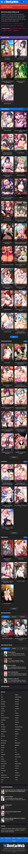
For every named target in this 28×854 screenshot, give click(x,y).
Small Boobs (4, 763)
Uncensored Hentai (5, 777)
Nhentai (9, 828)
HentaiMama (4, 30)
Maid (16, 738)
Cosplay (2, 708)
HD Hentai (3, 726)
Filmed (2, 715)
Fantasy (13, 661)
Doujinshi (22, 830)
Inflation (17, 733)
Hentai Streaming (18, 726)
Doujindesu (17, 830)
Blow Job (18, 653)
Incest (2, 733)
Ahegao (12, 653)
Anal (16, 653)
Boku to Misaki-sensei (13, 672)
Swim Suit (22, 616)
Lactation (3, 736)
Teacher (2, 768)
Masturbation (4, 740)
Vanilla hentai (20, 25)
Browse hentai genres (18, 23)
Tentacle (17, 768)
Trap (2, 772)
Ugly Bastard (4, 775)
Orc (16, 749)
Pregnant (3, 754)
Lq (1, 738)
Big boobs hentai (5, 25)
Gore (2, 722)
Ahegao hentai (13, 25)
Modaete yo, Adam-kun (13, 678)
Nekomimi (17, 745)
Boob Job (24, 673)
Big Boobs (20, 667)
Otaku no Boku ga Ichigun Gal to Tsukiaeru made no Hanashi (15, 819)
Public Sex (17, 754)
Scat (16, 759)
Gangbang (3, 720)
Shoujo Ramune (11, 652)
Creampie (14, 655)
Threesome (3, 770)
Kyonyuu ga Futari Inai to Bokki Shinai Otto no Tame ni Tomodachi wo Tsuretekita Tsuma (16, 790)
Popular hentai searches (6, 23)
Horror (16, 731)
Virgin (2, 779)
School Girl (3, 761)
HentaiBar (9, 30)
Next (14, 336)
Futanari (17, 717)
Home (2, 838)
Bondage (22, 653)
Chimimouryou (8, 805)
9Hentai (2, 830)
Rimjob (2, 759)
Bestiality (6, 616)
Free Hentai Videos (20, 668)
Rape (2, 756)
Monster (3, 745)
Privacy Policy (8, 838)
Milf (23, 675)
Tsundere (17, 772)
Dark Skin (3, 710)
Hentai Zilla (11, 831)
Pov (16, 752)
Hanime (19, 28)
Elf (15, 710)
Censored (14, 616)
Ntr (15, 747)
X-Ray (16, 779)
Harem (21, 681)
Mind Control (17, 743)
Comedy (16, 706)
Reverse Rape (18, 756)
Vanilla (16, 777)
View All (25, 109)
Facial (17, 655)
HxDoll (2, 831)
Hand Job (21, 655)
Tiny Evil (10, 658)
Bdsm (12, 673)
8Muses (24, 828)
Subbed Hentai (18, 763)
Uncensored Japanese (9, 830)
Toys (16, 770)
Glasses (20, 675)
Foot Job (17, 661)
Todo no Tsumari (12, 665)
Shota (16, 761)
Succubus (3, 765)
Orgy (2, 752)
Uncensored (17, 775)
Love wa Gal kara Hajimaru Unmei (13, 811)
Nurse (2, 749)
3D (1, 694)
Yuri (2, 782)
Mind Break (3, 743)
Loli (24, 655)
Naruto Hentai (19, 828)
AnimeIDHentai (14, 28)
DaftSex (13, 828)
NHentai (24, 28)
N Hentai (6, 831)
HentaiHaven (15, 30)
